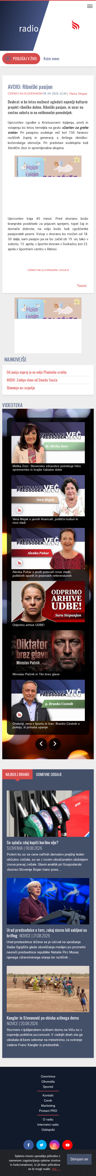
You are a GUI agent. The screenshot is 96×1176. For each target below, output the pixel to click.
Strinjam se (79, 1159)
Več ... (56, 1169)
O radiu (48, 1122)
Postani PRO (48, 1113)
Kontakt (48, 1098)
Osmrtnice (48, 1079)
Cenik (48, 1103)
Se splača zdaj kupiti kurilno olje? (32, 844)
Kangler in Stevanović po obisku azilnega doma (43, 1020)
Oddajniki (48, 1132)
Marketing (48, 1108)
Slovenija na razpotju (21, 390)
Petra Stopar (78, 93)
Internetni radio (48, 1127)
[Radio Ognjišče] (48, 26)
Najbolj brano (17, 777)
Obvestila (48, 1084)
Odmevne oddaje (49, 777)
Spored (48, 1089)
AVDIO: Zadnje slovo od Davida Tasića (32, 382)
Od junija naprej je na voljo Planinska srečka (37, 374)
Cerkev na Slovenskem (25, 93)
